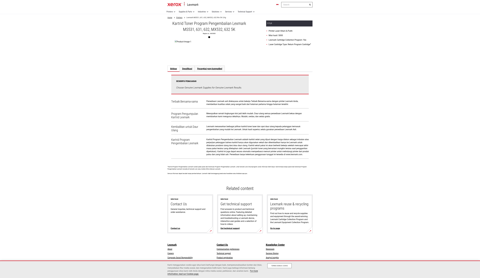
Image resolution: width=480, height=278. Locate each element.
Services (228, 11)
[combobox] (296, 4)
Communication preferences (228, 249)
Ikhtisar (173, 68)
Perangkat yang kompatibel (209, 68)
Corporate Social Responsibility (180, 257)
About (170, 249)
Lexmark (172, 244)
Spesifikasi (187, 68)
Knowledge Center (275, 244)
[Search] (310, 4)
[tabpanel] (240, 117)
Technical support (224, 253)
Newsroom (270, 249)
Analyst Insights (272, 257)
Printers (169, 11)
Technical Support (245, 11)
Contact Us (222, 244)
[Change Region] (277, 4)
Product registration (225, 257)
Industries (202, 11)
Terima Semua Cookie (279, 266)
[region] (240, 269)
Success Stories (272, 253)
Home (183, 4)
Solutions (215, 11)
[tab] (174, 69)
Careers (171, 253)
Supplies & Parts (185, 11)
